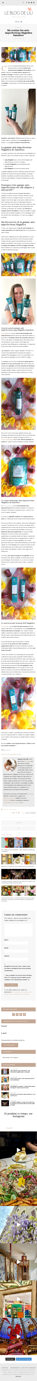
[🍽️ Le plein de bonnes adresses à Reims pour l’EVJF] (18, 1187)
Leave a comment (30, 813)
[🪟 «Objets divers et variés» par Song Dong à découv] (18, 1299)
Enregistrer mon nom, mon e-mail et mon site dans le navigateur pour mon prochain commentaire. (17, 968)
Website (6, 956)
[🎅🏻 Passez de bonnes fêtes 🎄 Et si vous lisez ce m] (18, 1336)
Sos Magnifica (5, 626)
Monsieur (27, 761)
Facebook (6, 802)
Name (6, 940)
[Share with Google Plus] (16, 813)
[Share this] (11, 813)
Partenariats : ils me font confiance (23, 1367)
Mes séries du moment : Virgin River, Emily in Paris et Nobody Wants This (22, 1087)
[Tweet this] (14, 813)
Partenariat (13, 809)
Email (6, 948)
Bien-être (21, 38)
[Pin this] (19, 813)
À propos (4, 1367)
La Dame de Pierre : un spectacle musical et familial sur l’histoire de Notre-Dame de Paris (22, 1104)
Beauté (16, 38)
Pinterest (12, 802)
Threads (17, 802)
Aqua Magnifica (6, 333)
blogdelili (30, 794)
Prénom (4, 1026)
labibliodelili (7, 800)
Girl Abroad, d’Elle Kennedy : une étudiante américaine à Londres (20, 1071)
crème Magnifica (7, 506)
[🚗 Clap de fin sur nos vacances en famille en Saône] (18, 1224)
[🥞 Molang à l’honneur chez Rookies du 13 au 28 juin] (18, 1150)
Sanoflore (7, 750)
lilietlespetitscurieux (9, 798)
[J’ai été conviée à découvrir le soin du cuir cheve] (18, 1262)
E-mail (4, 1033)
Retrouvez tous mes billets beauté (11, 754)
